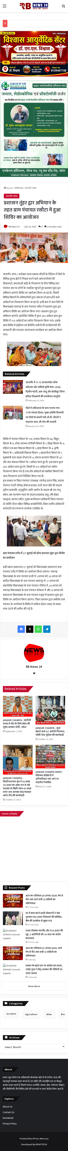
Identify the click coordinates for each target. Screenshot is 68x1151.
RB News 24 (14, 226)
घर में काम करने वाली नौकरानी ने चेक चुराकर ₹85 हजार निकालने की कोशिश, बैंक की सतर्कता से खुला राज (44, 917)
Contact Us (8, 1112)
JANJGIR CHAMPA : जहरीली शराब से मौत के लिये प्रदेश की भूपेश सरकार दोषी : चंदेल (17, 723)
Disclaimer (8, 1118)
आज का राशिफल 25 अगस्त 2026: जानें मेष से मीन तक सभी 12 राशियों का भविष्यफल (44, 952)
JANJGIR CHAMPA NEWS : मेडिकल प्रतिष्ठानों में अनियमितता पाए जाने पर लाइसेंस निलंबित (49, 777)
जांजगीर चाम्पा (30, 188)
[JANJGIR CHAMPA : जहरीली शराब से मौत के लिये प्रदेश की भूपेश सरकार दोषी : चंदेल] (18, 706)
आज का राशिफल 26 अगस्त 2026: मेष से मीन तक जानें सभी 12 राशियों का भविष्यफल (44, 899)
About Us (8, 1107)
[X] (29, 629)
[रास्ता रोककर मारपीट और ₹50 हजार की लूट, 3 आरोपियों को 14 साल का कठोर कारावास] (13, 936)
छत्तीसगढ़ (19, 188)
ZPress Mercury (40, 1139)
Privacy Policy (10, 1124)
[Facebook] (21, 629)
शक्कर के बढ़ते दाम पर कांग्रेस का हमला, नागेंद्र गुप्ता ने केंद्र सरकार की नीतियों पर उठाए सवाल (44, 969)
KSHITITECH (41, 1144)
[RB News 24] (34, 6)
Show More (34, 986)
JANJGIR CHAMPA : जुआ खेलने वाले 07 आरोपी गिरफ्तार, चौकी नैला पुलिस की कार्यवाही (50, 731)
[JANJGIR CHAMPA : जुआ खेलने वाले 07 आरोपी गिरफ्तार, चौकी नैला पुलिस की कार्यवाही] (50, 710)
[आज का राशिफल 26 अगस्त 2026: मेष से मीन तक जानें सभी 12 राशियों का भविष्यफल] (13, 901)
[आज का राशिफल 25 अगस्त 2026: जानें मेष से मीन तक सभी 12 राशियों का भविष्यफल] (13, 953)
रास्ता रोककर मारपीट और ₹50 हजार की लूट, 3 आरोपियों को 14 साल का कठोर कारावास (44, 934)
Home (9, 188)
